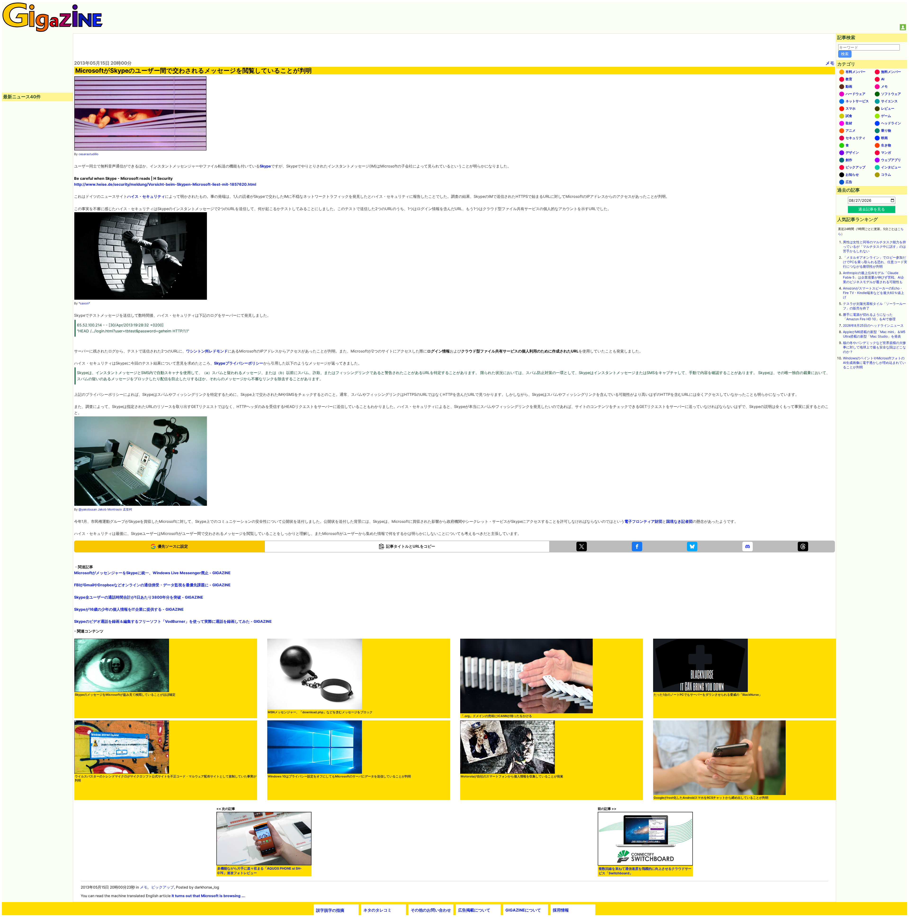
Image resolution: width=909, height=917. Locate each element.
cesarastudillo (88, 154)
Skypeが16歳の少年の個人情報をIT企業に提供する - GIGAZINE (129, 609)
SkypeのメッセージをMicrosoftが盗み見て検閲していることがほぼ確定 (125, 694)
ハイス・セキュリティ (146, 196)
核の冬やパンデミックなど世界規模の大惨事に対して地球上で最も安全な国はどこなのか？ (874, 347)
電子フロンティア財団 (643, 521)
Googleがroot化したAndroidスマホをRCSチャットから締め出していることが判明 (711, 798)
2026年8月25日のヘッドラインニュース (873, 325)
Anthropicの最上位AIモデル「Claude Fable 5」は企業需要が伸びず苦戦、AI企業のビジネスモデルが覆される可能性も (873, 277)
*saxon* (84, 303)
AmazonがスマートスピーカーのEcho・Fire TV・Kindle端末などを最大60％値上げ (873, 292)
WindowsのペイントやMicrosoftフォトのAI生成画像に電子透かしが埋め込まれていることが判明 (874, 362)
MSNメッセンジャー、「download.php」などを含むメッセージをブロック (320, 712)
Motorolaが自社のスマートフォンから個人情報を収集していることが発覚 (512, 776)
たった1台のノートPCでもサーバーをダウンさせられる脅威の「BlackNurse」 (708, 694)
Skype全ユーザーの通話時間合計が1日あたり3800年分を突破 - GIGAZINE (138, 597)
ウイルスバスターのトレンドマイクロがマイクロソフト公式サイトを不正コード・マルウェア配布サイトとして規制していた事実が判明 (165, 778)
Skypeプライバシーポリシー (238, 363)
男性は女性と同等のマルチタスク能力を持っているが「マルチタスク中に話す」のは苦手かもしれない (874, 246)
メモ (829, 63)
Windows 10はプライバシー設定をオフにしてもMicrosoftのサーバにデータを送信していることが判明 (339, 776)
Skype (265, 166)
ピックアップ (162, 887)
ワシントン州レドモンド (207, 351)
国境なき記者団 (679, 521)
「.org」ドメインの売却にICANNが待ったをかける (496, 716)
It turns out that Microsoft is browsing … (208, 896)
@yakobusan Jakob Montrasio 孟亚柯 (105, 509)
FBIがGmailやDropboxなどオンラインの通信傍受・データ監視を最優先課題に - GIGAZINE (152, 585)
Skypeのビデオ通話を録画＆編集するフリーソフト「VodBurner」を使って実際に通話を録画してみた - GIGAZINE (173, 621)
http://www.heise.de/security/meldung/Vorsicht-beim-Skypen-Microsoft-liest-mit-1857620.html (165, 184)
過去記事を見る (871, 209)
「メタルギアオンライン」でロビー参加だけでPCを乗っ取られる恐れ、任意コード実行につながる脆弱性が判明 (875, 261)
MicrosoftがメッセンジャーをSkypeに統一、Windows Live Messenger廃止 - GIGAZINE (152, 572)
